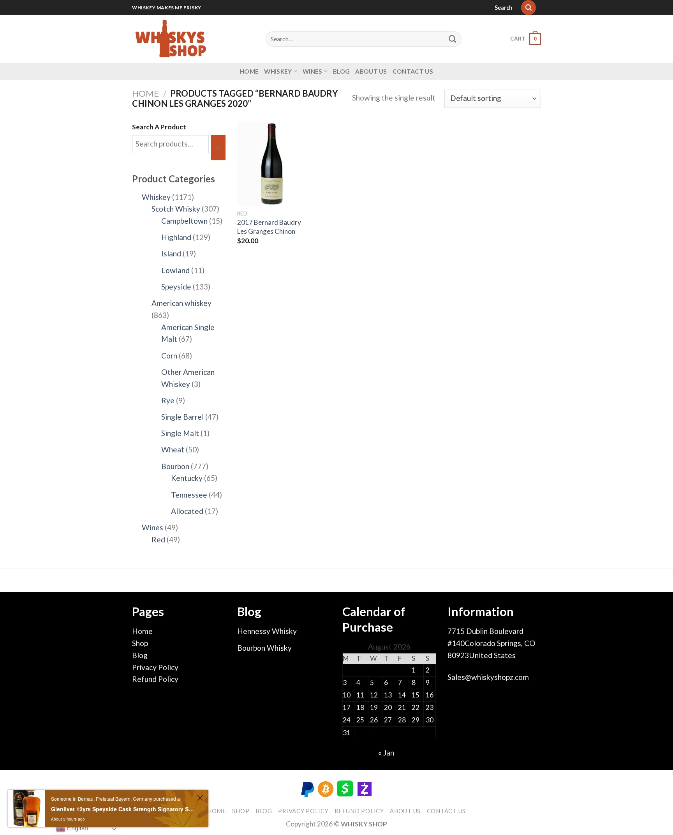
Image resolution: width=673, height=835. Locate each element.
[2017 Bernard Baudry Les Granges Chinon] (272, 164)
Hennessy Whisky (267, 631)
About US (371, 71)
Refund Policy (155, 678)
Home (249, 71)
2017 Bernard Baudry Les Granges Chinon (269, 226)
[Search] (528, 7)
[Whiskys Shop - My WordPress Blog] (171, 38)
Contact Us (413, 71)
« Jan (386, 752)
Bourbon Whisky (264, 647)
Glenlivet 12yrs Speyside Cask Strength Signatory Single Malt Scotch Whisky (123, 809)
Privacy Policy (155, 667)
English (76, 828)
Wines (312, 71)
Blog (341, 71)
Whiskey (278, 71)
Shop (140, 643)
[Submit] (452, 39)
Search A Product (159, 127)
